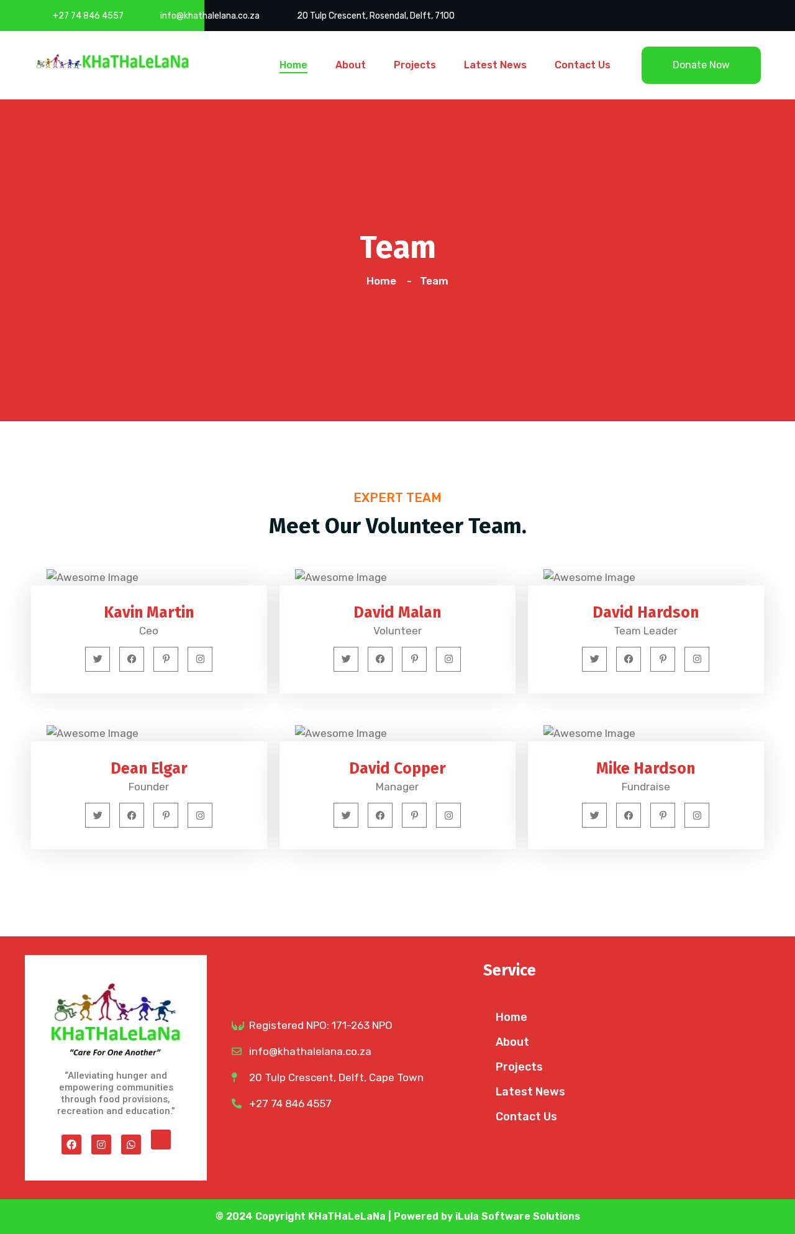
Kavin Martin (149, 612)
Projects (415, 65)
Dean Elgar (149, 768)
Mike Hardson (645, 768)
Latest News (495, 65)
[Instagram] (101, 1144)
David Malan (397, 612)
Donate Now (701, 65)
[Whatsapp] (131, 1144)
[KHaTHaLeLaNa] (111, 60)
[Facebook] (71, 1144)
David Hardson (646, 612)
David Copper (397, 768)
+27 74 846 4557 (88, 16)
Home (293, 65)
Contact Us (583, 65)
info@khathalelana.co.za (210, 16)
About (350, 65)
